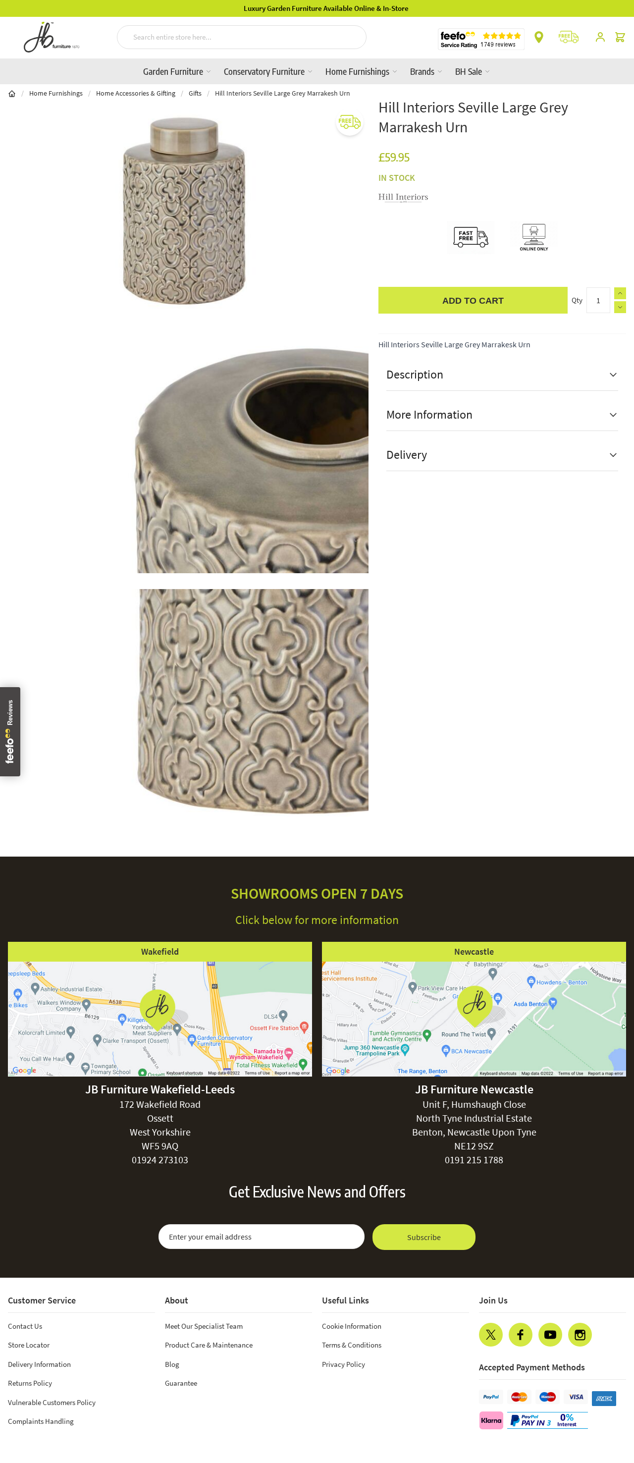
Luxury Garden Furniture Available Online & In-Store (317, 8)
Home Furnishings (358, 71)
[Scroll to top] (606, 1396)
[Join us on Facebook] (520, 1335)
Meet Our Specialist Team (204, 1326)
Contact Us (25, 1326)
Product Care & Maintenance (209, 1345)
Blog (172, 1364)
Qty (577, 300)
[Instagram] (580, 1335)
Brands (423, 71)
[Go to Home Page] (12, 93)
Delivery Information (39, 1364)
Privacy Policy (343, 1364)
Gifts (195, 93)
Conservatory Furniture (265, 71)
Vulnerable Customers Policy (52, 1402)
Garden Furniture (174, 71)
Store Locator (29, 1345)
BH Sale (469, 71)
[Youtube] (550, 1335)
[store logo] (51, 37)
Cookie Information (351, 1326)
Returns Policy (30, 1383)
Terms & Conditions (351, 1345)
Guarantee (181, 1383)
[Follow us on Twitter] (491, 1335)
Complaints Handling (41, 1421)
